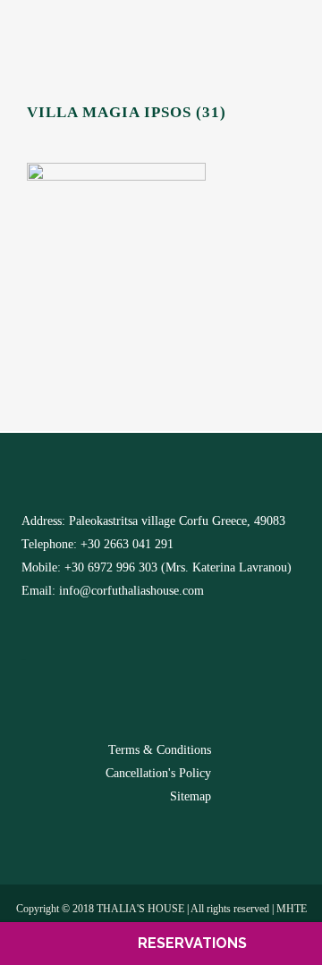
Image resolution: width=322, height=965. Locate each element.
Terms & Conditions (159, 750)
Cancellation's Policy (158, 773)
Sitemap (190, 796)
